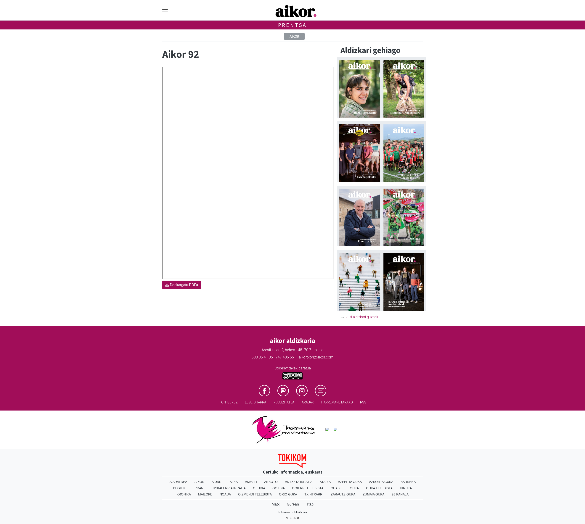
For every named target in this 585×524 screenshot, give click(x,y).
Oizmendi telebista (255, 494)
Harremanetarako (337, 402)
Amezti (251, 482)
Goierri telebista (307, 488)
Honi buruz (228, 402)
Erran (197, 488)
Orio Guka (288, 494)
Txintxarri (313, 494)
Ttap (310, 504)
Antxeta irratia (298, 482)
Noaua (225, 494)
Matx (275, 504)
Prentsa (292, 25)
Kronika (184, 494)
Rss (363, 402)
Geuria (259, 488)
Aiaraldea (178, 482)
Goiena (278, 488)
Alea (234, 482)
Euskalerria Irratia (228, 488)
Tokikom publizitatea (292, 512)
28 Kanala (400, 494)
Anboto (271, 482)
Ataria (325, 482)
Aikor (294, 36)
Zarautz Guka (343, 494)
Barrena (408, 482)
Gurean (293, 504)
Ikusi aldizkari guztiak (361, 317)
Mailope (205, 494)
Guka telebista (379, 488)
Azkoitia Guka (381, 482)
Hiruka (406, 488)
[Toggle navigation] (165, 11)
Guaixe (337, 488)
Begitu (179, 488)
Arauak (308, 402)
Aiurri (217, 482)
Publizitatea (284, 402)
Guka (354, 488)
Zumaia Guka (373, 494)
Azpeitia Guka (350, 482)
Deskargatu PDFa (183, 285)
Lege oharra (255, 402)
